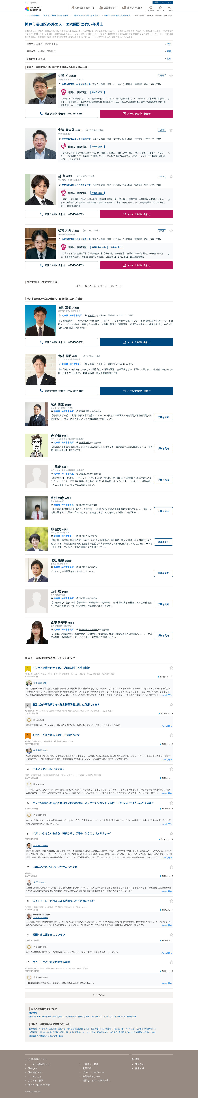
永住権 (108, 1029)
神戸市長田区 (68, 84)
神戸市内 (33, 1013)
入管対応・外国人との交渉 (40, 1032)
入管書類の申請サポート (146, 1029)
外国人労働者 (124, 1032)
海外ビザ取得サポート (78, 1032)
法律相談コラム (35, 1072)
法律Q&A (32, 1068)
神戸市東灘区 (34, 1016)
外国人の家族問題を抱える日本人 (103, 1032)
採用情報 (139, 1068)
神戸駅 (82, 505)
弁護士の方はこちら (163, 2)
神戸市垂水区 (96, 1016)
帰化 (101, 1029)
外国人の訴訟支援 (60, 1032)
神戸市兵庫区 (58, 1016)
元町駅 (91, 315)
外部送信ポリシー (91, 1076)
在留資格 (94, 1029)
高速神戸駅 (84, 411)
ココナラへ (32, 3)
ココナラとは (34, 1076)
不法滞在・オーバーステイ (123, 1029)
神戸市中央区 (76, 315)
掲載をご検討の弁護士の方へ (97, 1080)
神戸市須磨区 (83, 1016)
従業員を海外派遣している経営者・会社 (46, 1036)
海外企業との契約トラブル (78, 1029)
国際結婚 (52, 1029)
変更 (169, 44)
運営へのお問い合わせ (39, 1084)
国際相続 (61, 1029)
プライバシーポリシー (93, 1072)
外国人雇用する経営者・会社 (144, 1032)
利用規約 (87, 1068)
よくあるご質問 (35, 1080)
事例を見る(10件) (99, 247)
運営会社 (139, 1064)
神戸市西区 (131, 1016)
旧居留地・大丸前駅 (88, 629)
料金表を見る (97, 92)
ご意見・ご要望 (90, 1064)
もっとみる (99, 994)
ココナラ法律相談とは (39, 1064)
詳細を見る (163, 417)
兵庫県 (65, 315)
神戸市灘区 (46, 1016)
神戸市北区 (108, 1016)
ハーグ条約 (42, 1029)
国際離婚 (33, 1029)
